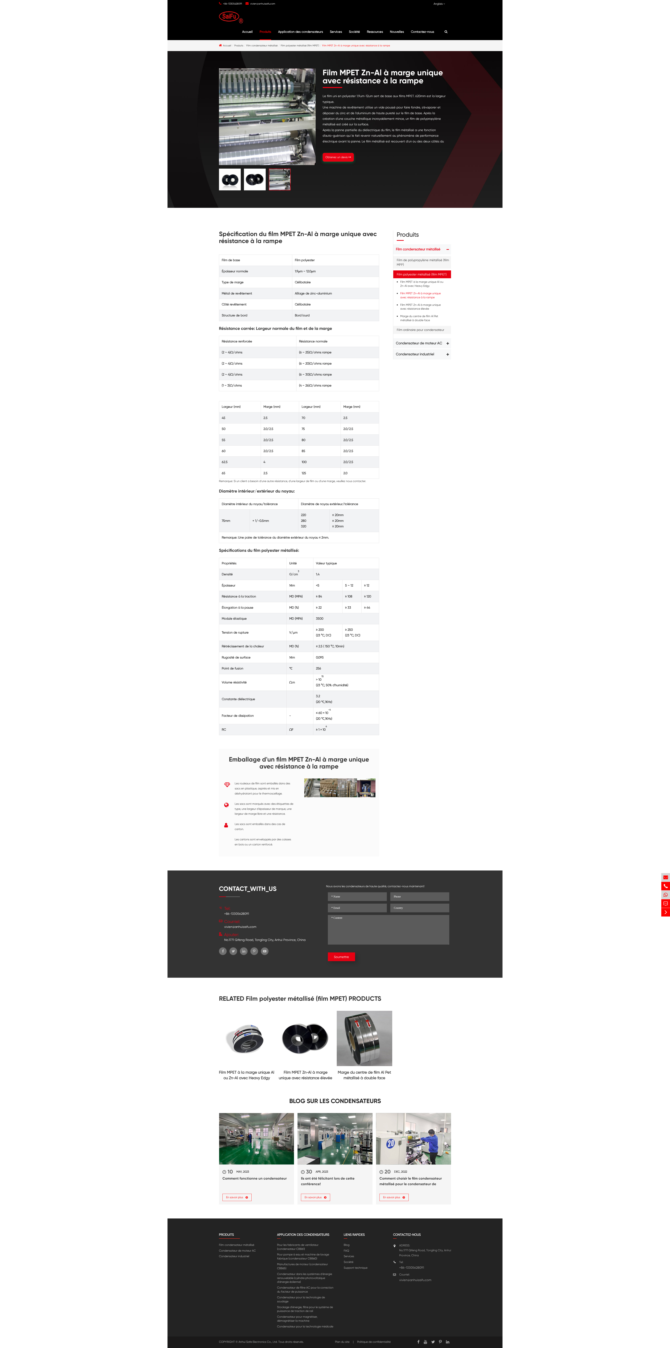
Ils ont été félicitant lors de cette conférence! (328, 1181)
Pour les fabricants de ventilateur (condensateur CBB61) (297, 1247)
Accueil (247, 31)
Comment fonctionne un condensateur (254, 1178)
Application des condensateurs (300, 31)
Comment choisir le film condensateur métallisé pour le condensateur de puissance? (410, 1181)
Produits (265, 31)
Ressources (375, 31)
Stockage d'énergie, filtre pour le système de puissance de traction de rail (305, 1309)
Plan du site (342, 1341)
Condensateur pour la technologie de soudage (301, 1299)
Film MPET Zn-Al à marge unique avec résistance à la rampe (356, 45)
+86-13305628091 (232, 3)
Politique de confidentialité (374, 1341)
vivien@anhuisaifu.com (262, 3)
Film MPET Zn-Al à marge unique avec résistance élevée (420, 307)
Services (336, 31)
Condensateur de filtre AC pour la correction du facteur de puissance (305, 1289)
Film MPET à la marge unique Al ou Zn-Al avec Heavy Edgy (421, 284)
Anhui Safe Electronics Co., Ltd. (258, 1341)
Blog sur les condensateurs (335, 1101)
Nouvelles (397, 31)
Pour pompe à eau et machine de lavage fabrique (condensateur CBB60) (303, 1256)
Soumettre (341, 957)
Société (354, 31)
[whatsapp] (665, 895)
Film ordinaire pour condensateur (420, 330)
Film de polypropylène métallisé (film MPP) (423, 262)
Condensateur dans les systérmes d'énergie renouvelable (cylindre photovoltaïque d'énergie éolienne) (304, 1278)
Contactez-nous (422, 31)
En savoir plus (235, 1197)
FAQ (346, 1250)
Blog (346, 1245)
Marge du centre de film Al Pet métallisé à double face (419, 318)
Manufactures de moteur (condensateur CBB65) (302, 1266)
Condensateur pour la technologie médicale (305, 1326)
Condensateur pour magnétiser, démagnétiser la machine (297, 1318)
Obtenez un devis (336, 157)
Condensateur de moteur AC (419, 343)
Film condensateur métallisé (262, 45)
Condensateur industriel (415, 354)
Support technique (355, 1267)
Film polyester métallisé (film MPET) (300, 45)
